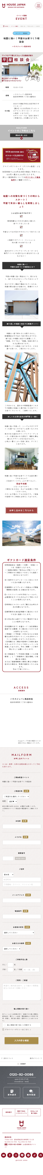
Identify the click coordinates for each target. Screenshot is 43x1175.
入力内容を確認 (21, 1040)
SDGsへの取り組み (34, 1112)
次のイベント (8, 1058)
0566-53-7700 (12, 1142)
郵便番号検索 (20, 858)
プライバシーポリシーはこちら (17, 1029)
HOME (6, 26)
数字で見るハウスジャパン (21, 1112)
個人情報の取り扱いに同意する (19, 1025)
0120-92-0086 (21, 1074)
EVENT (23, 1064)
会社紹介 (9, 1112)
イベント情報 (14, 26)
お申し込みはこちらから (21, 510)
